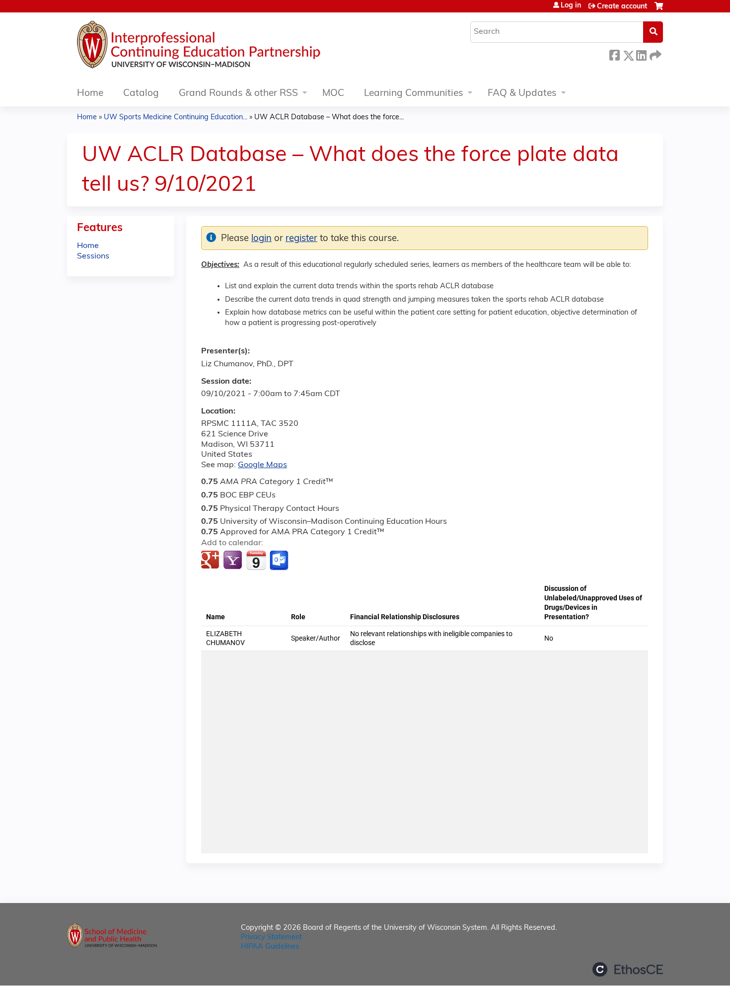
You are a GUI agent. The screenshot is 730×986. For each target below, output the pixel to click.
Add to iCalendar (256, 560)
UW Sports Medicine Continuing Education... (175, 117)
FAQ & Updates (522, 93)
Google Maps (262, 465)
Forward (654, 54)
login (261, 239)
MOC (333, 93)
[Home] (228, 47)
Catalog (141, 93)
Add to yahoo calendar (233, 561)
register (301, 239)
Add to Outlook (280, 561)
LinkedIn (641, 54)
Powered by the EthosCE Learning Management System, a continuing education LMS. (627, 969)
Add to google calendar (211, 561)
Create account (622, 6)
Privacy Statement (271, 937)
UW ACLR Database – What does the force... (329, 117)
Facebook (614, 54)
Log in (571, 5)
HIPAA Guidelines (270, 947)
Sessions (93, 256)
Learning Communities (413, 93)
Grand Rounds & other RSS (238, 93)
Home (90, 93)
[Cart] (659, 10)
